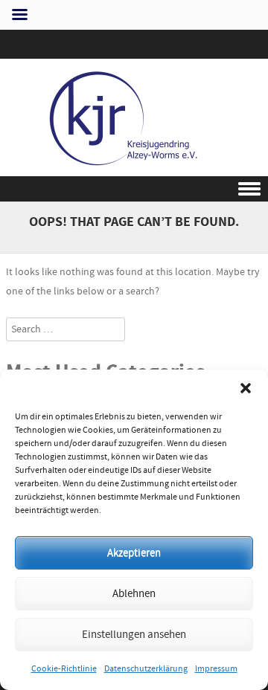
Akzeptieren (134, 553)
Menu (134, 189)
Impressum (216, 668)
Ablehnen (134, 594)
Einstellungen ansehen (134, 635)
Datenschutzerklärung (146, 668)
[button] (245, 388)
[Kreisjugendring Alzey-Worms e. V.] (134, 165)
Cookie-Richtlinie (64, 668)
